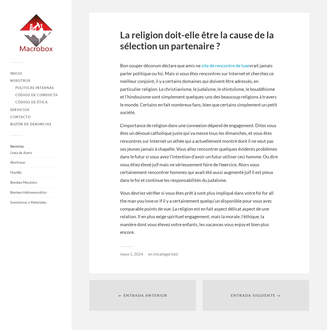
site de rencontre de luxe (225, 65)
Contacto (20, 117)
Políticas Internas (34, 88)
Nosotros (20, 81)
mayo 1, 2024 (131, 254)
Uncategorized (165, 254)
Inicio (16, 73)
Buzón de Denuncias (30, 124)
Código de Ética (31, 102)
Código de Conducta (36, 95)
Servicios (19, 110)
